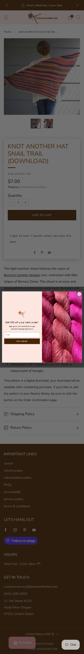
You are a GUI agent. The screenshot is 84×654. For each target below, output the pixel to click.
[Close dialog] (79, 294)
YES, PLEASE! (22, 341)
